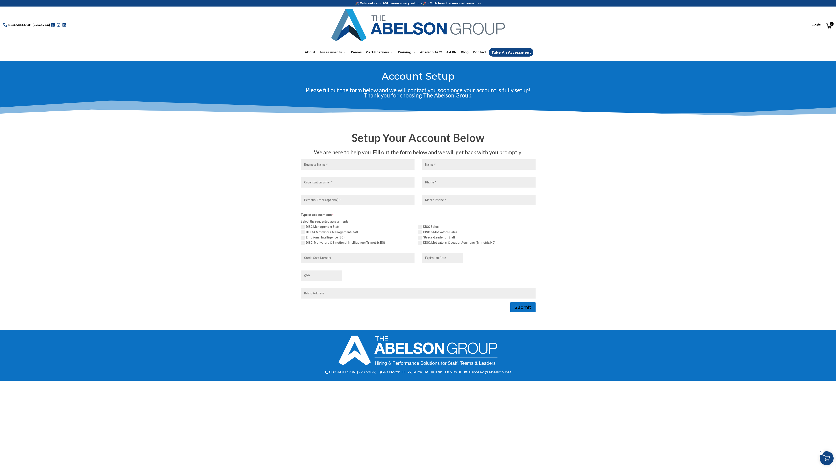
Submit (523, 307)
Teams (356, 52)
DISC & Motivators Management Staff (332, 232)
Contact (480, 52)
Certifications (377, 52)
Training (404, 52)
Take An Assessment (511, 52)
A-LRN (451, 52)
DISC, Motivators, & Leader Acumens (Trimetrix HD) (459, 242)
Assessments (331, 52)
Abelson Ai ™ (431, 52)
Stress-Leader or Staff (439, 237)
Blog (465, 52)
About (310, 52)
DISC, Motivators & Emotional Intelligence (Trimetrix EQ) (345, 242)
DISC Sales (431, 226)
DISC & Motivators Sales (440, 232)
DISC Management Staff (322, 226)
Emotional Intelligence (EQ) (325, 237)
